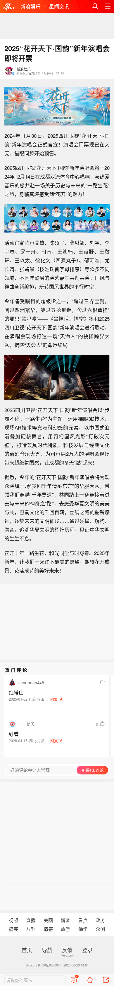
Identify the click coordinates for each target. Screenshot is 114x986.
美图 (48, 920)
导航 (47, 950)
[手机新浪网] (9, 7)
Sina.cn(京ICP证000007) (43, 965)
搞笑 (13, 929)
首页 (27, 950)
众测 (100, 929)
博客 (65, 920)
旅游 (65, 929)
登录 (87, 950)
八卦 (30, 929)
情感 (48, 929)
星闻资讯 (59, 6)
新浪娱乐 (30, 6)
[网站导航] (107, 6)
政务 (100, 920)
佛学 (83, 929)
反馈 (67, 950)
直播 (30, 920)
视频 (13, 920)
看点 (83, 920)
